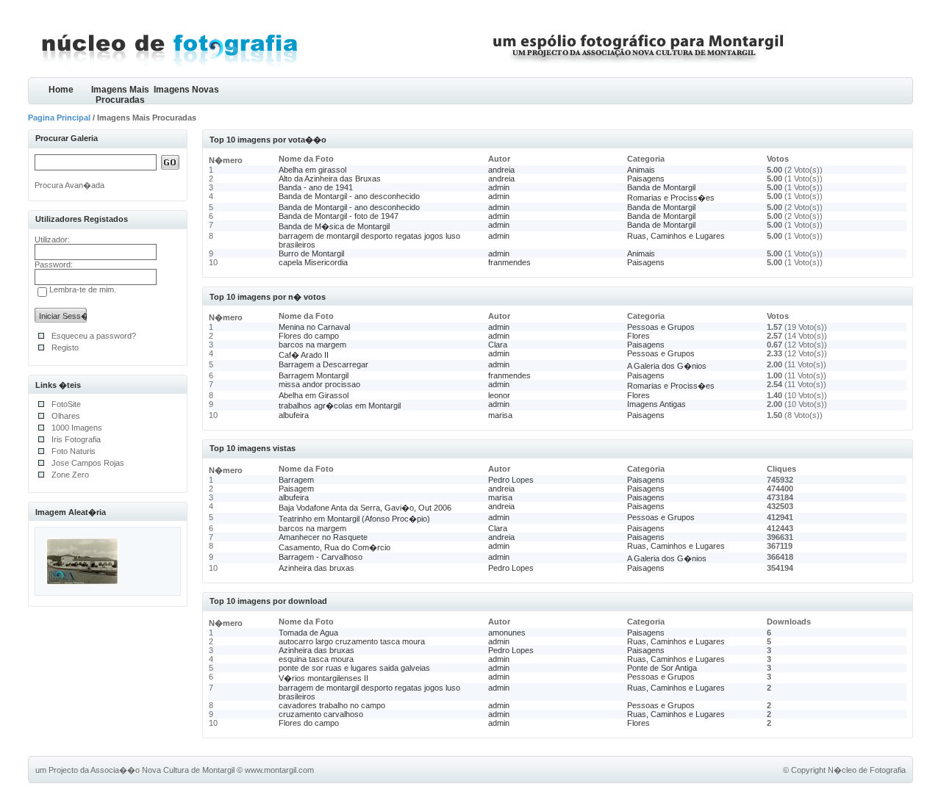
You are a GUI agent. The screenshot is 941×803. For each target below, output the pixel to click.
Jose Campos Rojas (87, 462)
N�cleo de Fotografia (867, 770)
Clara (497, 344)
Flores (638, 335)
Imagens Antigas (656, 404)
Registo (65, 347)
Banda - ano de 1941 (316, 187)
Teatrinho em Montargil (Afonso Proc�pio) (354, 518)
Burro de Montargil (311, 253)
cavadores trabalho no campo (332, 705)
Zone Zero (70, 474)
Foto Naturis (73, 451)
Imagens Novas (186, 89)
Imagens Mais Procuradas (120, 94)
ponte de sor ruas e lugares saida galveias (354, 667)
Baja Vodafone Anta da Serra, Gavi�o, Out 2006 (365, 507)
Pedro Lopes (511, 479)
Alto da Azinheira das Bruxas (330, 178)
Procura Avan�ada (69, 185)
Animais (641, 169)
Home (61, 89)
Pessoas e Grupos (661, 327)
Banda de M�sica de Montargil (334, 226)
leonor (499, 395)
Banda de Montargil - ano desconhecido (349, 196)
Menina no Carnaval (314, 327)
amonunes (507, 632)
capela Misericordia (313, 262)
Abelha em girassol (312, 169)
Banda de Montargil (661, 187)
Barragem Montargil (313, 375)
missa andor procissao (319, 384)
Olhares (65, 415)
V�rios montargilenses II (323, 678)
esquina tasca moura (316, 659)
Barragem (296, 479)
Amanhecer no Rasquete (323, 537)
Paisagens (646, 178)
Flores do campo (309, 335)
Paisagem (296, 488)
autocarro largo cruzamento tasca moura (352, 641)
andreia (501, 169)
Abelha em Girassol (313, 395)
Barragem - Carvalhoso (320, 556)
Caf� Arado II (304, 354)
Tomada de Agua (308, 632)
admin (498, 187)
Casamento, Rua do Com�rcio (334, 547)
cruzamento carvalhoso (321, 714)
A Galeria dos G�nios (666, 365)
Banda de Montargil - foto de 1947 (338, 216)
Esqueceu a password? (93, 335)
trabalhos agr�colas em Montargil (340, 405)
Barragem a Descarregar (323, 364)
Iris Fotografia (76, 439)
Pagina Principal (59, 117)
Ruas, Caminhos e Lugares (676, 235)
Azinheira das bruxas (316, 567)
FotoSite (66, 404)
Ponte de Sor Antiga (662, 667)
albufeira (294, 415)
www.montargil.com (279, 770)
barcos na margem (312, 344)
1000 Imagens (76, 427)
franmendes (509, 262)
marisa (500, 415)
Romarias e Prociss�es (671, 197)
